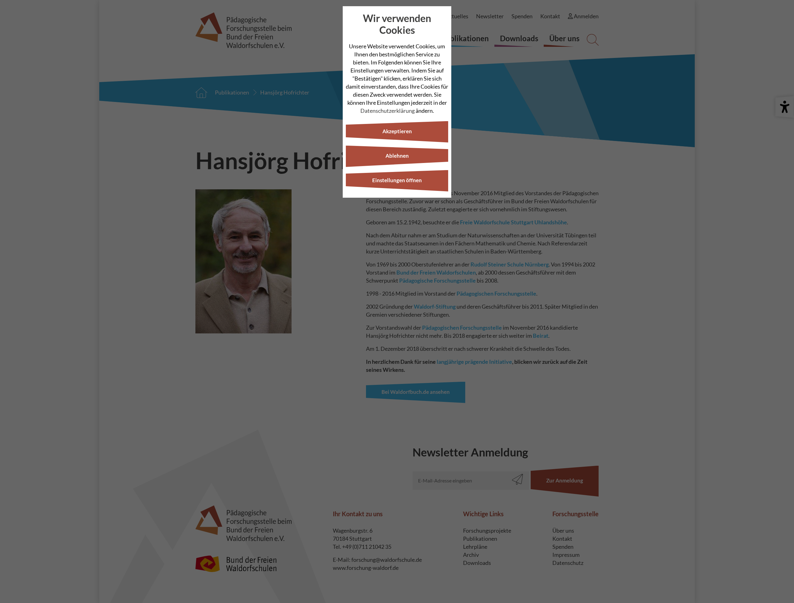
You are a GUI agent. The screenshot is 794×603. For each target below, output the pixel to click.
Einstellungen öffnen (397, 180)
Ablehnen (397, 155)
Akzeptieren (397, 131)
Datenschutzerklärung (387, 110)
